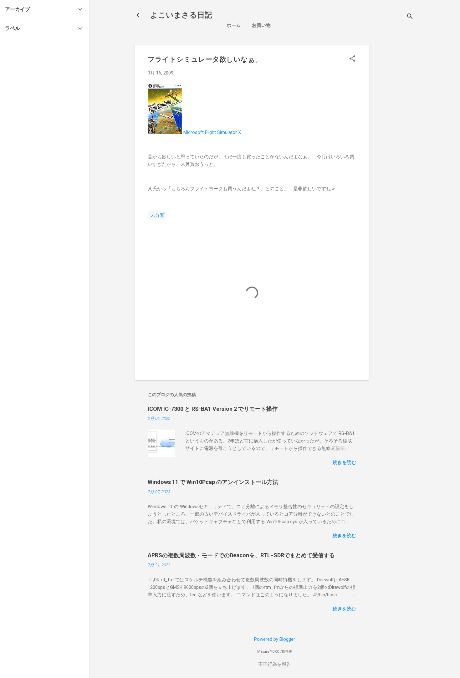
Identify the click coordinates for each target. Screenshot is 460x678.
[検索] (410, 17)
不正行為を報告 (274, 664)
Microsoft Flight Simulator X (212, 132)
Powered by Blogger (274, 639)
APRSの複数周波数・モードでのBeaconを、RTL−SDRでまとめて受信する (241, 555)
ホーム (234, 25)
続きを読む (344, 462)
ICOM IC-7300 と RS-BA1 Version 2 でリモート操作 (213, 408)
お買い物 (261, 25)
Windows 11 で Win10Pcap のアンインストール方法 (213, 482)
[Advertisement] (417, 139)
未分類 (158, 215)
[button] (352, 59)
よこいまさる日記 (181, 15)
